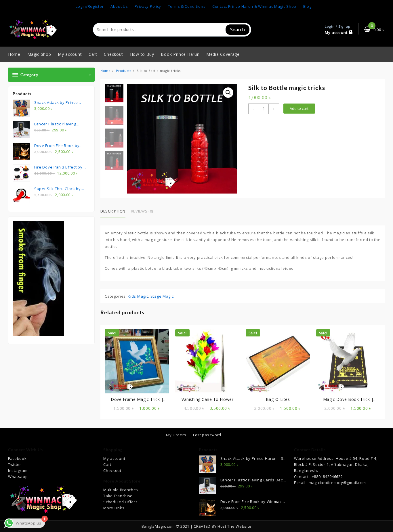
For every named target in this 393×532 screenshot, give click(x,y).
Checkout (112, 470)
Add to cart (299, 108)
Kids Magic (138, 296)
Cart (107, 464)
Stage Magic (162, 296)
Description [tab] (112, 211)
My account (114, 458)
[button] (228, 92)
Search (237, 29)
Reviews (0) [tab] (142, 211)
